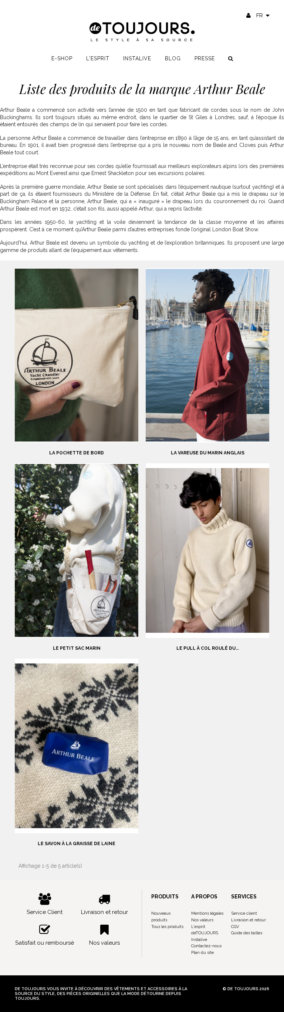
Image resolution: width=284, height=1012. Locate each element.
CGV (235, 926)
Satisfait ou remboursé (44, 942)
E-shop (61, 58)
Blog (173, 58)
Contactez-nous (206, 946)
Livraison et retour (104, 912)
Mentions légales (207, 913)
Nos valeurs (104, 942)
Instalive (137, 58)
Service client (244, 913)
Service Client (44, 912)
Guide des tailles (246, 933)
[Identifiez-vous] (248, 16)
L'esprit (97, 58)
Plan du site (202, 952)
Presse (205, 58)
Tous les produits (167, 926)
